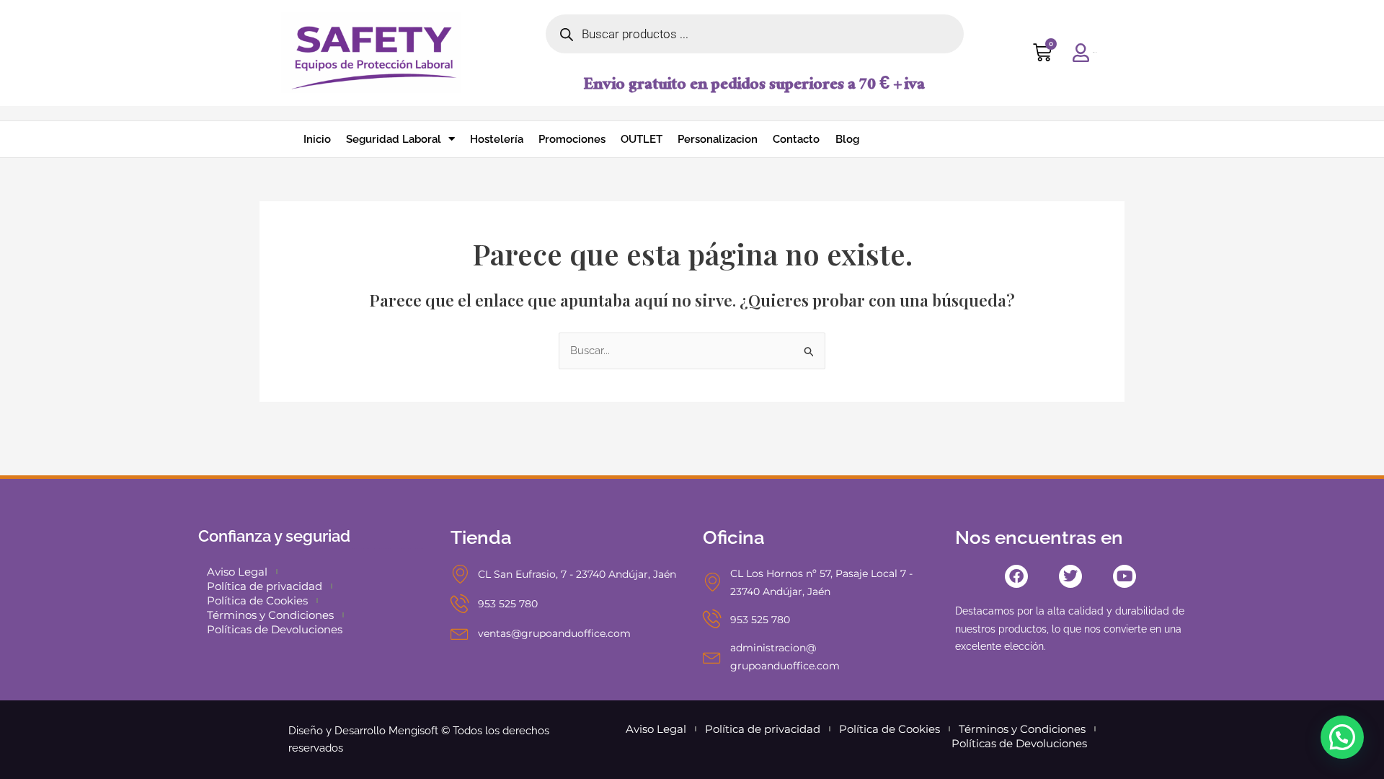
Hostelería (496, 139)
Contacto (796, 139)
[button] (1342, 737)
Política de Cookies (257, 600)
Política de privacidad (264, 586)
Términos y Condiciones (270, 615)
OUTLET (641, 139)
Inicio (317, 139)
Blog (847, 139)
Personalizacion (718, 139)
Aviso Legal (237, 571)
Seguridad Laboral (393, 139)
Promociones (572, 139)
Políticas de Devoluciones (274, 629)
